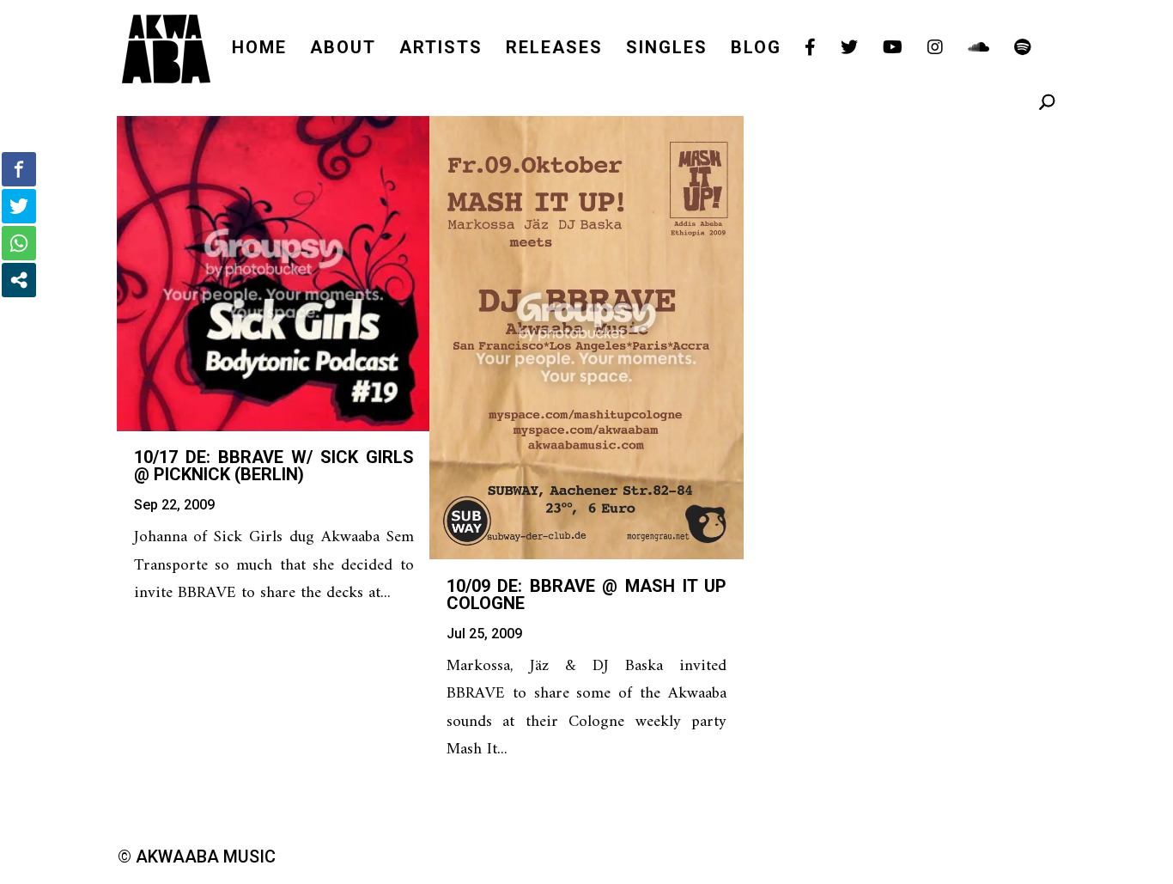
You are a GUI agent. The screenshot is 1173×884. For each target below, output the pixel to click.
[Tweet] (19, 206)
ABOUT (343, 49)
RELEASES (554, 49)
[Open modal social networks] (19, 280)
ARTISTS (441, 49)
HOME (259, 49)
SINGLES (667, 49)
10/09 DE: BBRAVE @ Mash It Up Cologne (586, 594)
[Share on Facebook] (19, 169)
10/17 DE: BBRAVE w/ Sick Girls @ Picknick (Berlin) (274, 465)
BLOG (756, 49)
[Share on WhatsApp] (19, 243)
